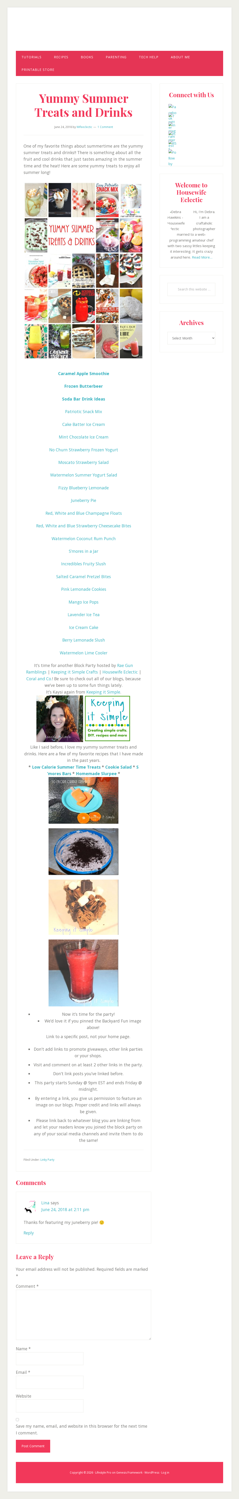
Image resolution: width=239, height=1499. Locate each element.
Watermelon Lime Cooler (83, 653)
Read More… (202, 257)
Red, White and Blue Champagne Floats (84, 513)
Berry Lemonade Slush (83, 640)
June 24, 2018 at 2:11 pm (65, 1209)
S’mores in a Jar (83, 551)
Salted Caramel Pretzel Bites (83, 576)
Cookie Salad (118, 767)
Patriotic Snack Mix (83, 411)
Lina (45, 1202)
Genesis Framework (129, 1473)
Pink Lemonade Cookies (83, 589)
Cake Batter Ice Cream (83, 424)
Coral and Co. (39, 678)
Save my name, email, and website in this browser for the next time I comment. (81, 1429)
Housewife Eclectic (119, 33)
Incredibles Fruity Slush (83, 563)
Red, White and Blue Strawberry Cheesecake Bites (83, 525)
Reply (29, 1233)
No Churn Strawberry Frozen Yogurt (83, 449)
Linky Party (47, 1160)
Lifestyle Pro (103, 1473)
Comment (27, 1286)
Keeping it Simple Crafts (74, 672)
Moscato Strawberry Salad (83, 462)
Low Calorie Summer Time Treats (66, 767)
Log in (165, 1473)
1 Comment (105, 127)
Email (23, 1372)
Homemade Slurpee (96, 773)
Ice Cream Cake (83, 627)
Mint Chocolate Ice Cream (84, 437)
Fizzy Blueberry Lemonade (83, 487)
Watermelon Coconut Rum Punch (84, 538)
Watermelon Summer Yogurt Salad (83, 475)
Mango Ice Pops (83, 602)
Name (23, 1348)
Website (23, 1396)
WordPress (151, 1473)
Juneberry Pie (83, 500)
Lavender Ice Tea (84, 614)
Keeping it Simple (103, 692)
